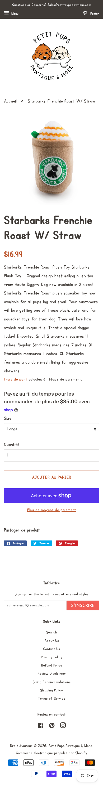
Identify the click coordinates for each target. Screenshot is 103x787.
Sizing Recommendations (52, 682)
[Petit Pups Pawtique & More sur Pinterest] (52, 726)
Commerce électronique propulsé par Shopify (51, 753)
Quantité (11, 444)
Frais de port (15, 379)
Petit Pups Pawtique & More (70, 746)
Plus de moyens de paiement (51, 509)
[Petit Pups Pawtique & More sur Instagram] (63, 726)
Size (7, 418)
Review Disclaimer (51, 673)
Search (51, 632)
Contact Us (51, 649)
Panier (94, 14)
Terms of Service (51, 698)
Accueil (10, 101)
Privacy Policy (51, 657)
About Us (51, 640)
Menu (14, 14)
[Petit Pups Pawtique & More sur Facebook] (41, 726)
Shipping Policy (51, 690)
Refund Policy (51, 665)
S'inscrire (83, 606)
